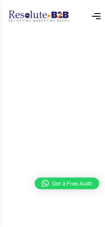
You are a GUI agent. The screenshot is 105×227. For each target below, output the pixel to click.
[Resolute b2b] (38, 16)
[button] (67, 183)
